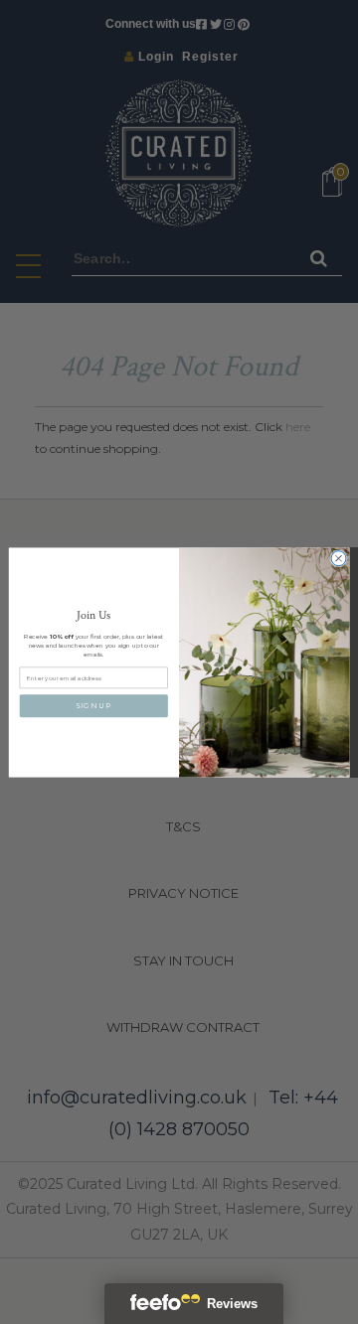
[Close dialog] (338, 557)
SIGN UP (93, 705)
